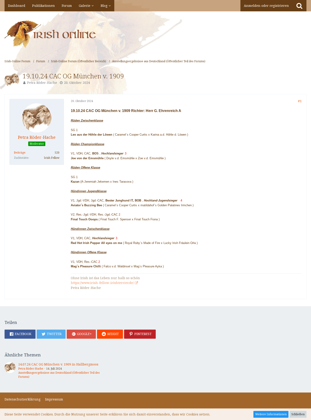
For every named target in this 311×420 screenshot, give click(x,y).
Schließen (298, 414)
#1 (300, 101)
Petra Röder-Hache (42, 82)
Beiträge (19, 152)
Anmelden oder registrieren (266, 5)
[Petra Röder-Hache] (10, 370)
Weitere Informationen (271, 414)
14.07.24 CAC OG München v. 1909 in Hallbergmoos (58, 364)
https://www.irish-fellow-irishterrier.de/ (102, 283)
